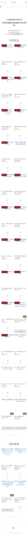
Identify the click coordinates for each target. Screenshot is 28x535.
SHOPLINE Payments (17, 533)
